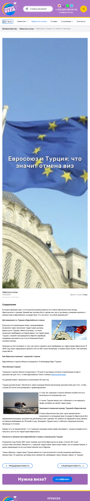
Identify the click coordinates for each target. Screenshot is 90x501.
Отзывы (54, 21)
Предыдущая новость (17, 466)
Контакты (81, 21)
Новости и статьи (39, 21)
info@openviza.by (66, 12)
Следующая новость (72, 466)
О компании (66, 21)
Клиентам (21, 21)
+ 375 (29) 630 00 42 (66, 9)
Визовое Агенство (9, 29)
